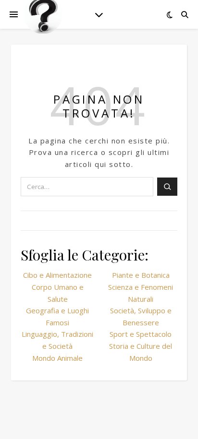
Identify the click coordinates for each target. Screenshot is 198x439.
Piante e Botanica (141, 275)
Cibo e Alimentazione (57, 275)
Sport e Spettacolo (141, 334)
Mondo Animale (57, 358)
